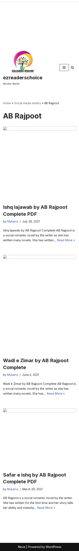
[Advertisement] (39, 23)
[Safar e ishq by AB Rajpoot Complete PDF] (39, 437)
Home (7, 103)
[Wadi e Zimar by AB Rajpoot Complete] (39, 304)
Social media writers (27, 103)
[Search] (72, 67)
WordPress (53, 547)
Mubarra (12, 221)
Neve (21, 547)
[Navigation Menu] (64, 67)
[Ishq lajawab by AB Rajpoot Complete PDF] (39, 163)
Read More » (66, 240)
